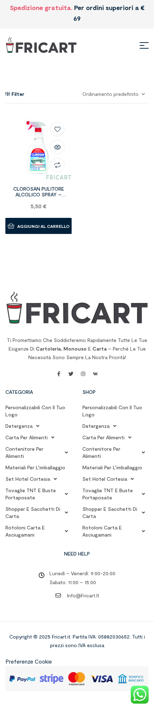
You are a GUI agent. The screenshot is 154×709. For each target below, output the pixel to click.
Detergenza (19, 426)
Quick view (57, 147)
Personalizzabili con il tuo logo (35, 410)
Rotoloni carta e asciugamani (25, 531)
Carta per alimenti (26, 437)
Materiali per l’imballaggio (35, 467)
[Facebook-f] (59, 374)
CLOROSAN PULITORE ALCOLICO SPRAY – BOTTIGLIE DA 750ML (38, 195)
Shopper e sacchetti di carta (32, 512)
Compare (57, 165)
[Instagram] (83, 374)
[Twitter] (71, 374)
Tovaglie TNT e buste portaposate (30, 493)
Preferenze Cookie (28, 661)
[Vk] (95, 374)
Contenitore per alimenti (24, 452)
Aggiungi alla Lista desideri (57, 129)
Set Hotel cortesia (27, 479)
